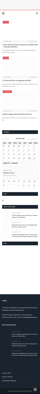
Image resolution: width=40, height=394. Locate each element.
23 (34, 158)
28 (9, 146)
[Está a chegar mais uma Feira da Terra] (20, 100)
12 (14, 154)
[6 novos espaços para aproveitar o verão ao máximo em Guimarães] (6, 215)
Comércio (7, 91)
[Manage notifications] (35, 389)
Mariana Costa (8, 173)
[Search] (37, 13)
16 (34, 154)
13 (19, 154)
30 (19, 146)
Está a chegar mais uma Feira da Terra (17, 114)
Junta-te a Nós (6, 373)
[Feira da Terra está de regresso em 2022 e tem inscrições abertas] (20, 30)
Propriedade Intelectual (9, 380)
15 (29, 154)
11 (9, 154)
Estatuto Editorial (7, 377)
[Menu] (3, 13)
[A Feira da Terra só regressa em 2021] (20, 66)
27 (4, 146)
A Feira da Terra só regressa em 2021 (17, 80)
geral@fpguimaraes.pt (30, 317)
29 (14, 146)
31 (24, 146)
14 (24, 154)
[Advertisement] (20, 268)
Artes (6, 22)
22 (29, 158)
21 (24, 158)
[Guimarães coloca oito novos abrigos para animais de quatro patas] (6, 224)
